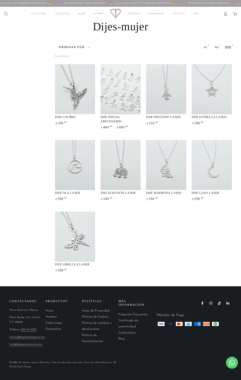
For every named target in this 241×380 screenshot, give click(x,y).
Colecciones (54, 322)
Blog (121, 338)
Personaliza (53, 329)
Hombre (51, 316)
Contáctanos (127, 332)
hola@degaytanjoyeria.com (25, 344)
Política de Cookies (95, 316)
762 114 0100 (28, 329)
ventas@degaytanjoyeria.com (27, 337)
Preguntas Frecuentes (133, 314)
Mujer (50, 310)
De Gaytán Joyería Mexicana (34, 362)
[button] (6, 14)
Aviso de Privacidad (96, 310)
